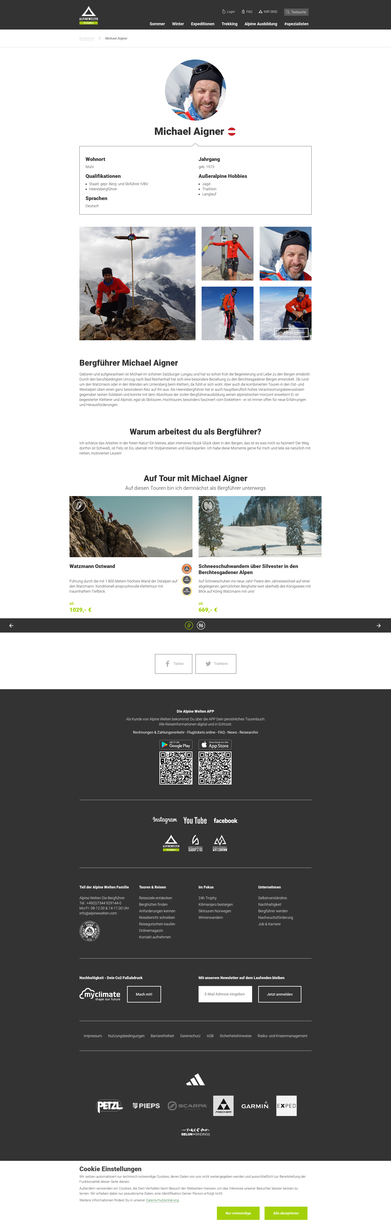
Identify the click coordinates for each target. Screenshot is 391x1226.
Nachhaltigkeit (269, 904)
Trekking (229, 23)
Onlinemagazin (151, 930)
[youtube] (195, 824)
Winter (178, 23)
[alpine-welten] (171, 850)
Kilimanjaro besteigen (216, 904)
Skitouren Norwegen (215, 911)
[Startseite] (88, 16)
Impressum (93, 1036)
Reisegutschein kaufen (157, 924)
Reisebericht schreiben (157, 917)
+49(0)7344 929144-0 (104, 903)
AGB (210, 1036)
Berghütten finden (153, 904)
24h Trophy (208, 898)
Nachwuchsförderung (275, 917)
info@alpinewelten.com (98, 913)
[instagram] (165, 824)
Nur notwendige (238, 1213)
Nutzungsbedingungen (126, 1036)
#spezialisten (296, 23)
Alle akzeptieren (286, 1213)
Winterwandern (211, 917)
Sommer (157, 23)
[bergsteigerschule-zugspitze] (195, 850)
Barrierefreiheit (162, 1036)
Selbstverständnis (272, 898)
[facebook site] (226, 823)
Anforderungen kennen (157, 911)
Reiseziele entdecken (155, 898)
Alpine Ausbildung (261, 23)
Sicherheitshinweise (236, 1036)
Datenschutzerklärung (162, 1200)
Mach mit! (144, 994)
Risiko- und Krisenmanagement (283, 1036)
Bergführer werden (273, 911)
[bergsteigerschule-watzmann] (220, 850)
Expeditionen (202, 23)
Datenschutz (190, 1036)
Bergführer (86, 38)
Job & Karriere (269, 924)
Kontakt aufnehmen (155, 937)
